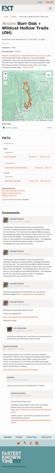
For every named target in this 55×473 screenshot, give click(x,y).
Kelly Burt (8, 181)
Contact (19, 437)
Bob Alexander (10, 157)
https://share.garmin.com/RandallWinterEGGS (20, 317)
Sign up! (49, 2)
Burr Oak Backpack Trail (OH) (13, 191)
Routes (14, 17)
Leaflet (37, 120)
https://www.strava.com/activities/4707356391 (20, 370)
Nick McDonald (21, 168)
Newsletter (8, 437)
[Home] (7, 8)
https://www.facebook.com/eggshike (31, 294)
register (12, 199)
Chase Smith (10, 168)
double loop (8, 143)
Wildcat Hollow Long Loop (38, 56)
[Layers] (49, 74)
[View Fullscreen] (5, 83)
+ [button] (5, 73)
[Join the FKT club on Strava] (25, 444)
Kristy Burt (16, 181)
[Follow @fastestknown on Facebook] (31, 444)
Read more (27, 67)
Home (6, 17)
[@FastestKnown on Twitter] (18, 444)
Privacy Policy (31, 437)
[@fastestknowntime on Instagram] (36, 444)
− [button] (5, 77)
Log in (40, 2)
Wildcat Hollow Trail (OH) (11, 193)
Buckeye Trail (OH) (9, 196)
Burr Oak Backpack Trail (14, 56)
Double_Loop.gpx (12, 127)
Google (50, 120)
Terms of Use (46, 437)
